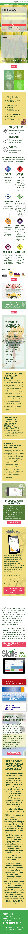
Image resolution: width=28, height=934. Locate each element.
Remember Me (14, 28)
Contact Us (7, 921)
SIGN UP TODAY (14, 522)
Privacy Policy (9, 916)
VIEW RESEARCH (14, 753)
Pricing (21, 4)
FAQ (26, 4)
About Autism (8, 914)
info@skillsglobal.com (12, 4)
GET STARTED (14, 66)
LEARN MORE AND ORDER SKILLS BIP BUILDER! (14, 590)
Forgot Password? (21, 29)
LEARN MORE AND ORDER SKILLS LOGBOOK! (14, 644)
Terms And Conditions (12, 918)
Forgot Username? (7, 29)
